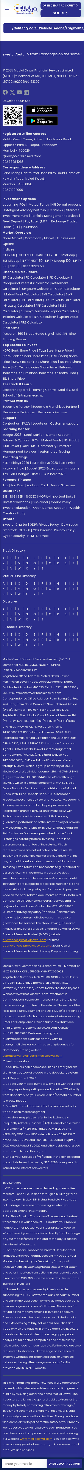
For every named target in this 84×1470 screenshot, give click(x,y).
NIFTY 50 (9, 255)
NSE (12, 496)
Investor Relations (16, 502)
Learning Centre (43, 390)
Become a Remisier (52, 412)
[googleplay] (42, 120)
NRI (33, 446)
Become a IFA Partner (19, 412)
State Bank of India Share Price (25, 356)
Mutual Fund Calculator (21, 294)
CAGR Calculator (67, 289)
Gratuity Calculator (18, 305)
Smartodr (10, 530)
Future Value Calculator (62, 300)
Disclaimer (40, 502)
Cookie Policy (61, 502)
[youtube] (19, 93)
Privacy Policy (64, 530)
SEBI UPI (58, 13)
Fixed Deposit (12, 221)
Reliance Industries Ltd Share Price (50, 373)
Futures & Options (16, 440)
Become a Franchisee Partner (55, 406)
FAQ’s (26, 423)
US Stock (70, 440)
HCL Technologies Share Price (34, 367)
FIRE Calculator (32, 322)
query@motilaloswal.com (22, 156)
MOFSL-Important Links (56, 496)
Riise (72, 333)
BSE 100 (15, 266)
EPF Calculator (31, 300)
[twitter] (12, 93)
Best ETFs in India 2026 (48, 474)
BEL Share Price (14, 378)
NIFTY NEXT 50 (32, 260)
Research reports (15, 390)
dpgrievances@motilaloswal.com (26, 946)
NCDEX (31, 496)
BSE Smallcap (65, 255)
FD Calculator (36, 277)
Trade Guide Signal (40, 333)
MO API (61, 333)
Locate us (40, 423)
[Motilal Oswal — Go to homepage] (21, 9)
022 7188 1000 (13, 190)
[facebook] (5, 93)
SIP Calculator (13, 277)
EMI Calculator (52, 294)
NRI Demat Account (66, 204)
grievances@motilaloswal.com (24, 940)
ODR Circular (42, 530)
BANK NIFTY (44, 255)
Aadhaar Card (37, 485)
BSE (5, 496)
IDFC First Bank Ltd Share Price (34, 362)
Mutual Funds (39, 204)
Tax (5, 485)
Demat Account (58, 435)
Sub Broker (11, 446)
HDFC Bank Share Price (19, 350)
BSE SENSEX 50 (33, 266)
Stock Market (34, 435)
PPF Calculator (46, 305)
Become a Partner (16, 406)
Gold (25, 446)
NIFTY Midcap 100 (58, 260)
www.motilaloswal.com (36, 1439)
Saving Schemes (62, 485)
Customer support (64, 423)
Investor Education (17, 508)
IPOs (35, 440)
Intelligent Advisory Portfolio (25, 210)
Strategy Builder (14, 339)
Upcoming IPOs (14, 204)
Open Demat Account (59, 5)
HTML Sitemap (38, 536)
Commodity (47, 446)
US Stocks (55, 210)
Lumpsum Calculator (37, 289)
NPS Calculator (45, 317)
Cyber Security (14, 536)
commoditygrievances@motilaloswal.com (32, 1056)
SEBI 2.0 (24, 530)
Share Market (12, 238)
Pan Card (17, 485)
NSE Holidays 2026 (16, 463)
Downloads (69, 524)
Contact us (11, 423)
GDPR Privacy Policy (44, 524)
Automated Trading (55, 451)
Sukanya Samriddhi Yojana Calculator (49, 311)
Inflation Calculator (17, 317)
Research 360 (13, 333)
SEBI (20, 496)
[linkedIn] (26, 93)
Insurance (30, 227)
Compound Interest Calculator (26, 283)
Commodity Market (39, 238)
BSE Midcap (11, 260)
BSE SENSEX (26, 255)
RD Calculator (59, 277)
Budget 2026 (12, 435)
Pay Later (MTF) (37, 221)
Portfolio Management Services (54, 216)
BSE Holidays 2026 (45, 463)
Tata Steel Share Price (55, 350)
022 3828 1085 (13, 162)
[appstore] (42, 109)
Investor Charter (15, 524)
